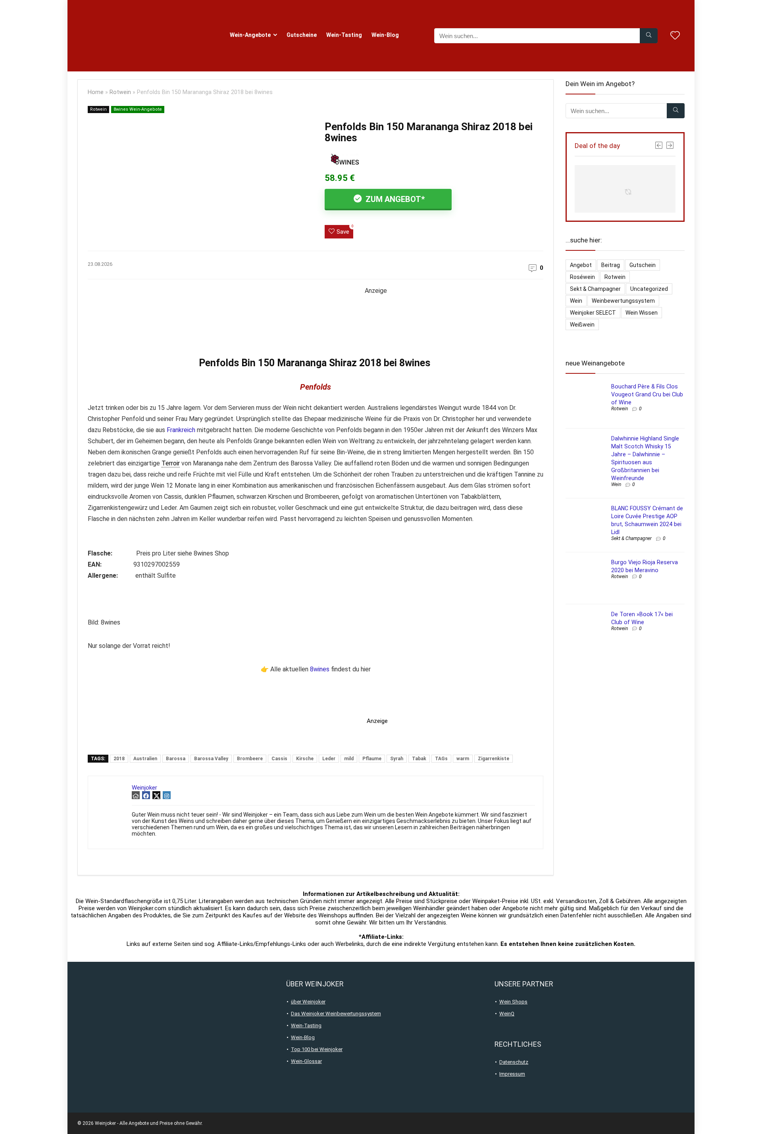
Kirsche (305, 758)
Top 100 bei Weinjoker (317, 1049)
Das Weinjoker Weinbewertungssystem (336, 1014)
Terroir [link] (171, 463)
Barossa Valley (211, 758)
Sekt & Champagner (595, 289)
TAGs (441, 758)
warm (462, 758)
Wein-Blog (385, 35)
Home (96, 92)
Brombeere (250, 758)
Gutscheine (302, 35)
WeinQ (506, 1014)
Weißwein (582, 324)
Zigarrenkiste (493, 758)
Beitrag (610, 265)
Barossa (175, 758)
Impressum (512, 1074)
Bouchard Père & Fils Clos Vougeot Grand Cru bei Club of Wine (647, 394)
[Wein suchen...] (649, 35)
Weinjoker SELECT (593, 312)
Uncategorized (649, 289)
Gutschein (642, 265)
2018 (119, 758)
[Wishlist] (675, 36)
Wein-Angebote (250, 35)
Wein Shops (513, 1002)
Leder (328, 758)
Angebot (581, 265)
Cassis (279, 758)
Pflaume (371, 758)
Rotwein (120, 92)
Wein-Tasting (344, 35)
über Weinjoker (308, 1002)
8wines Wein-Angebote (138, 109)
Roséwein (582, 277)
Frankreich (181, 430)
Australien (145, 758)
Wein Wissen (641, 312)
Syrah (396, 758)
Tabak (419, 758)
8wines (319, 669)
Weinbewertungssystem (623, 301)
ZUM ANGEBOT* (394, 199)
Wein (576, 301)
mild (349, 758)
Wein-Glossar (306, 1061)
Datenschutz (513, 1062)
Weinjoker (144, 787)
